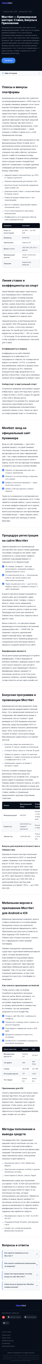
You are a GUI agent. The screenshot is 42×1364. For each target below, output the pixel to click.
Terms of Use (6, 1338)
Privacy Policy (6, 1335)
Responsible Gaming (8, 1346)
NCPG (5, 1323)
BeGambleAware (30, 1317)
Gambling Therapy (14, 1317)
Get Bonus (8, 60)
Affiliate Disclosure (7, 1340)
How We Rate (6, 1343)
